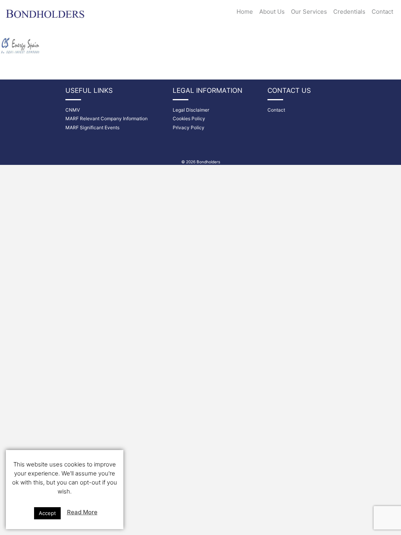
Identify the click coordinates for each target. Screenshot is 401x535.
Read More (82, 512)
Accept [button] (47, 513)
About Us (272, 11)
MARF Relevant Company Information (106, 118)
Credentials (349, 11)
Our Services (309, 11)
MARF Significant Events (92, 127)
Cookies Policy (189, 118)
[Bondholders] (46, 10)
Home (245, 11)
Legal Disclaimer (191, 110)
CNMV (72, 110)
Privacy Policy (188, 127)
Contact (382, 11)
